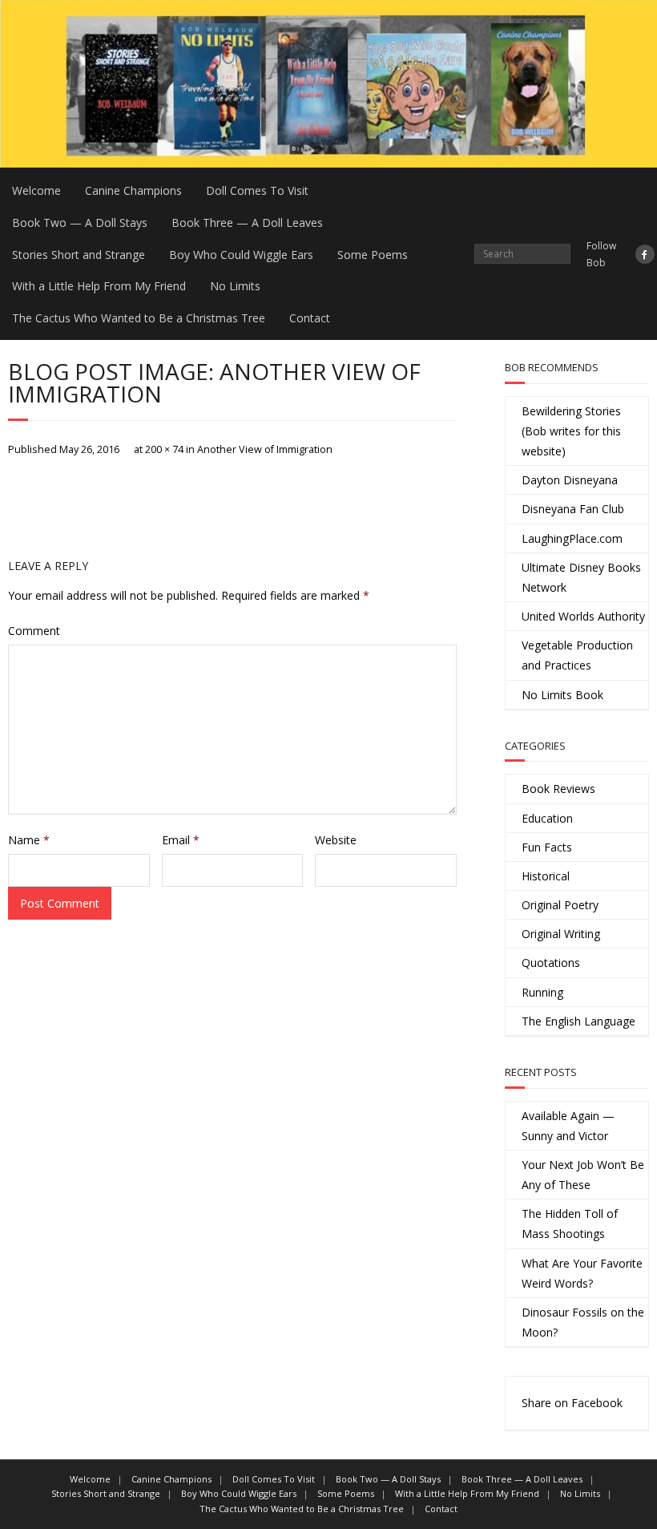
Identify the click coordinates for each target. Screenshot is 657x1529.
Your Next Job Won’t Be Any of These (583, 1174)
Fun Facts (547, 847)
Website (336, 839)
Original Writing (561, 933)
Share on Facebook (572, 1402)
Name (29, 839)
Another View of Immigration (265, 449)
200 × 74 (164, 449)
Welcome (36, 190)
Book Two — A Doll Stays (79, 222)
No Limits (235, 285)
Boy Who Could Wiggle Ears (241, 254)
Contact (309, 318)
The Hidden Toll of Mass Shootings (570, 1223)
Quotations (551, 962)
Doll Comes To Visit (257, 190)
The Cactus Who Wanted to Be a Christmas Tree (138, 318)
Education (547, 818)
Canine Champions (133, 190)
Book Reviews (558, 788)
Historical (546, 876)
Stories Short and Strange (78, 254)
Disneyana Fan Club (573, 508)
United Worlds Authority (583, 616)
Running (542, 992)
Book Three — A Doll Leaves (247, 222)
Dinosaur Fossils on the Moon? (583, 1322)
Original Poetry (560, 904)
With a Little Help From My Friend (99, 285)
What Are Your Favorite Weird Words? (582, 1273)
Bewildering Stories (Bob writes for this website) (571, 431)
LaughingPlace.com (572, 538)
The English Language (578, 1021)
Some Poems (372, 254)
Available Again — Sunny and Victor (568, 1125)
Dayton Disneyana (570, 479)
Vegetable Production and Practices (577, 655)
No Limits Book (562, 694)
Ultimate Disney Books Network (581, 577)
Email (181, 839)
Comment (34, 630)
